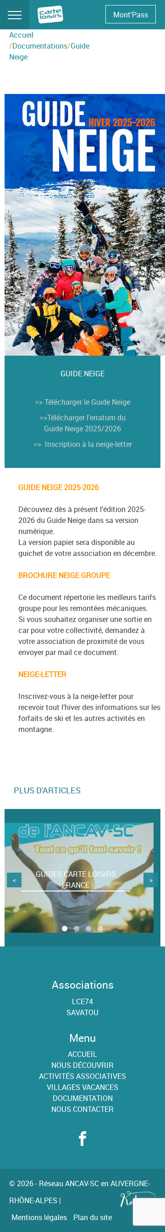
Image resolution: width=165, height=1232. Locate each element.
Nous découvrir (82, 1065)
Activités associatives (82, 1076)
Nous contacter (82, 1109)
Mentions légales (39, 1217)
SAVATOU (82, 1012)
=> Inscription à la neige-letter (82, 444)
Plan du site (92, 1217)
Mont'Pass (130, 15)
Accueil (21, 35)
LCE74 (82, 1001)
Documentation (83, 1098)
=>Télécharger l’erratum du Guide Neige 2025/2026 (82, 423)
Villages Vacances (82, 1087)
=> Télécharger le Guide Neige (82, 402)
